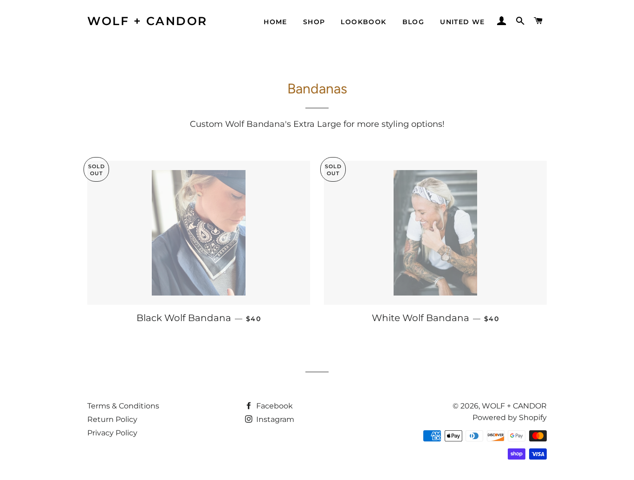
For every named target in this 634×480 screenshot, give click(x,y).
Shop (314, 22)
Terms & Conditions (123, 405)
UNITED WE (462, 22)
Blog (413, 22)
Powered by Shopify (509, 417)
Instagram (274, 419)
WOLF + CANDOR (147, 21)
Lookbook (363, 22)
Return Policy (112, 419)
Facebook (273, 405)
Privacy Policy (112, 432)
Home (275, 22)
